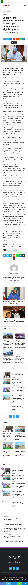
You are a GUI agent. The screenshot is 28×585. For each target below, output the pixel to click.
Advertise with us (16, 579)
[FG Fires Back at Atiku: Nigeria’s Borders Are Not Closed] (6, 375)
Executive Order (14, 250)
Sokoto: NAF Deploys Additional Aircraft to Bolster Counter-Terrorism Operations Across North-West (18, 398)
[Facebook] (10, 416)
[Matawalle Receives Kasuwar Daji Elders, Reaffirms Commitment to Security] (6, 407)
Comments (22, 368)
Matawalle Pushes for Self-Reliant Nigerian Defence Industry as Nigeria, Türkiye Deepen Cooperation (20, 344)
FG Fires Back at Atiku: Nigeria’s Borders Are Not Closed (18, 374)
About (7, 579)
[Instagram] (17, 416)
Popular (14, 368)
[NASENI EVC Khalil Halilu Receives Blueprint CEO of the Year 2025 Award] (20, 352)
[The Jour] (6, 5)
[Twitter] (14, 416)
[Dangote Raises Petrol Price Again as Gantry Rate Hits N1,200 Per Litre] (8, 352)
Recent (5, 368)
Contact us (23, 579)
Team (10, 579)
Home (4, 11)
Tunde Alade (6, 32)
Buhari (8, 250)
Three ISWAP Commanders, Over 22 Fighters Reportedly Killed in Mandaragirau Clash (8, 344)
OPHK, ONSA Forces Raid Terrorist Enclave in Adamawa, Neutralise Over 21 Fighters (20, 436)
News (8, 11)
